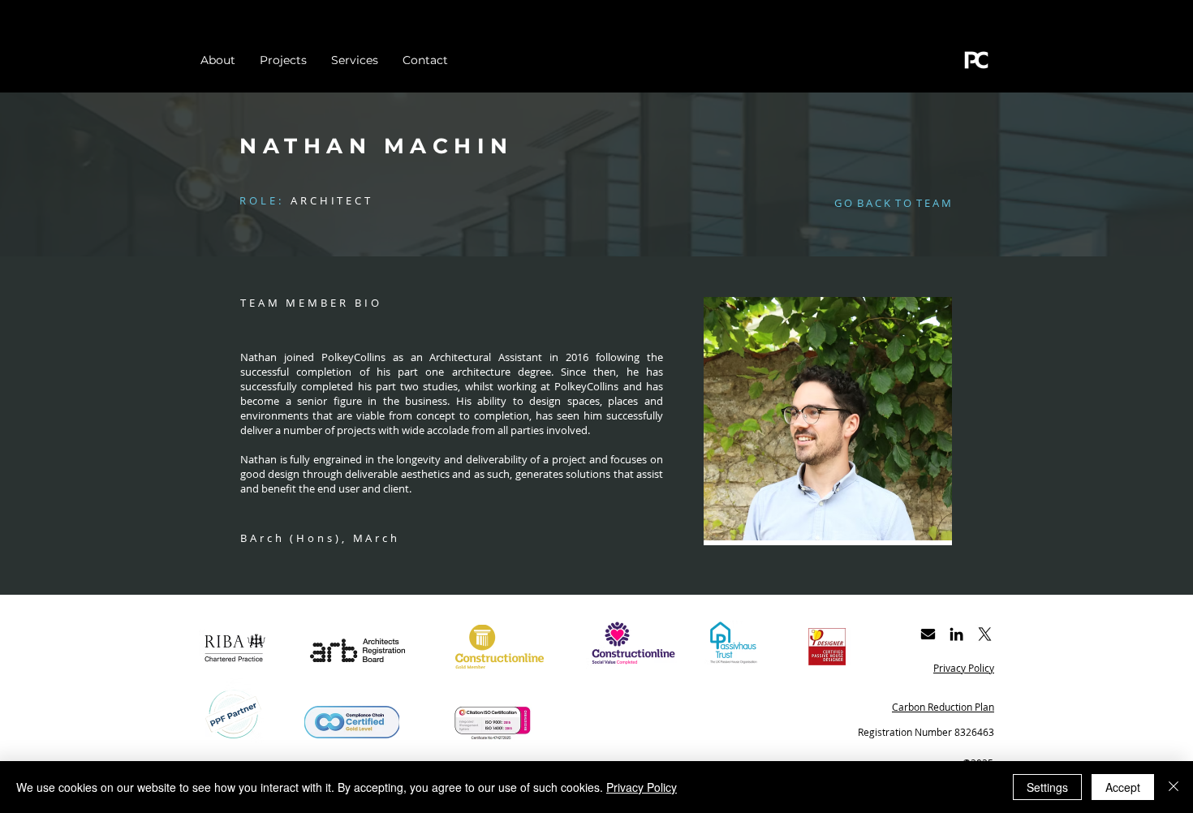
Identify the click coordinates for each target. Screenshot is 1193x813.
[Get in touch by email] (928, 634)
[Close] (1173, 787)
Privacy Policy (641, 787)
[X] (985, 634)
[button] (892, 203)
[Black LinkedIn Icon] (956, 634)
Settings (1047, 787)
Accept (1122, 787)
